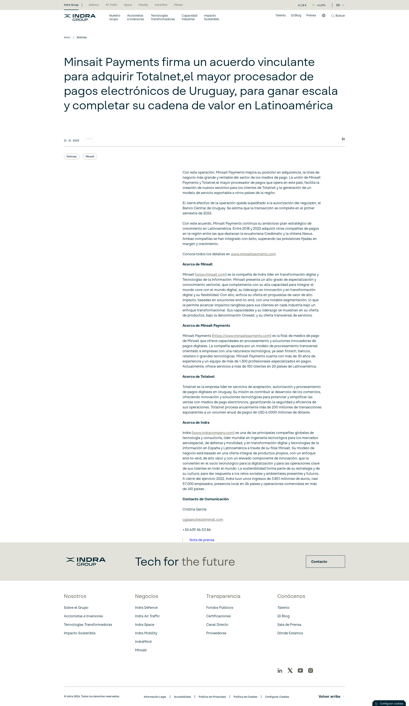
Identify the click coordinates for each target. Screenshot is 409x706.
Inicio (67, 37)
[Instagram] (310, 670)
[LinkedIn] (279, 670)
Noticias (72, 156)
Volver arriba (329, 696)
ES (338, 5)
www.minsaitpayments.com (253, 254)
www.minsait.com (210, 274)
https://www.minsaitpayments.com (241, 336)
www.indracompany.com (213, 433)
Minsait (90, 156)
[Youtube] (300, 670)
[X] (290, 670)
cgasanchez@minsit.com (203, 519)
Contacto (319, 561)
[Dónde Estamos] (323, 17)
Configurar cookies (391, 703)
